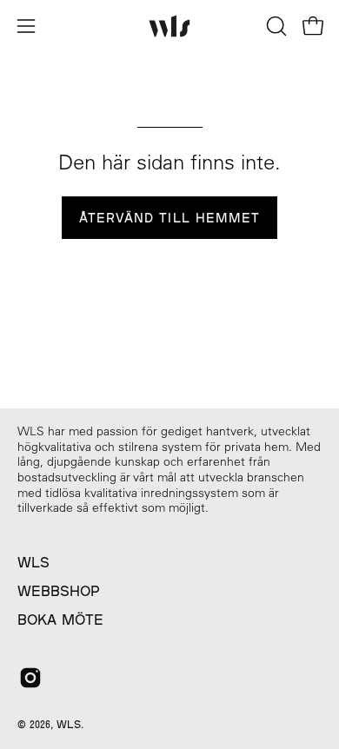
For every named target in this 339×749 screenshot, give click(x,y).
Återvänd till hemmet (170, 217)
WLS (33, 561)
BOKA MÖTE (60, 619)
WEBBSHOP (58, 590)
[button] (275, 26)
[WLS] (169, 26)
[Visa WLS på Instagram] (30, 678)
